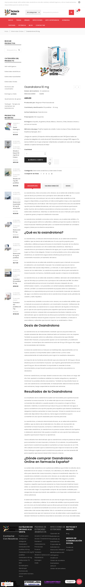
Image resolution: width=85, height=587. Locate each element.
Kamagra (38, 560)
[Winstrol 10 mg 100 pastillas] (8, 172)
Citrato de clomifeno (57, 560)
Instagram (69, 550)
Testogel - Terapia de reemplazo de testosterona (12, 106)
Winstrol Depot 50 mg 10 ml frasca (16, 154)
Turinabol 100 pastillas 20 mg (17, 306)
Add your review (29, 93)
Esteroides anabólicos (12, 71)
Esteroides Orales (17, 31)
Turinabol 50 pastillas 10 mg (17, 281)
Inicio (6, 31)
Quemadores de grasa (13, 99)
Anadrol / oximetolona (42, 536)
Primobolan (39, 547)
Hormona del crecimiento (9, 88)
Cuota (41, 93)
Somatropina (23, 566)
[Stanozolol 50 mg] (8, 223)
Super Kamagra (16, 128)
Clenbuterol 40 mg (25, 558)
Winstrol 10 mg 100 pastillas (16, 181)
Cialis (36, 563)
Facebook (69, 547)
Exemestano (54, 563)
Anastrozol (54, 558)
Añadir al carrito (36, 160)
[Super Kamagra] (8, 127)
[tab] (32, 185)
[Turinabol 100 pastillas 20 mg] (8, 296)
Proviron (37, 549)
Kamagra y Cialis (10, 94)
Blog (67, 533)
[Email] (79, 581)
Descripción (32, 186)
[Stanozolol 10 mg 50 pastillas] (8, 247)
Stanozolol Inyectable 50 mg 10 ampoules (16, 205)
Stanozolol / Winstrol (57, 550)
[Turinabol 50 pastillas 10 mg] (8, 273)
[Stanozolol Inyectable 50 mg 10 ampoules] (8, 196)
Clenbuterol (23, 544)
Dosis (68, 186)
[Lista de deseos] (50, 159)
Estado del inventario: (31, 91)
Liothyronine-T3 (24, 560)
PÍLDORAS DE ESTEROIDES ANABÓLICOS (40, 529)
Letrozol (53, 566)
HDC (20, 563)
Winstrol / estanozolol (42, 555)
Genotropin (23, 568)
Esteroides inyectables (13, 77)
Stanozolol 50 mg (16, 231)
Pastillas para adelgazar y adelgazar (23, 538)
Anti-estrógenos (10, 66)
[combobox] (33, 12)
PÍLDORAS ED (39, 558)
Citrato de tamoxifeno (58, 568)
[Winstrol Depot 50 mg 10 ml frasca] (8, 145)
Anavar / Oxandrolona (42, 539)
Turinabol (38, 552)
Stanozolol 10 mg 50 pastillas (16, 255)
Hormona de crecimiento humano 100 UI (26, 573)
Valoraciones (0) (52, 186)
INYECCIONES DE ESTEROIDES (57, 528)
